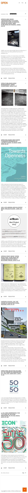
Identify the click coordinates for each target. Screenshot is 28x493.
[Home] (4, 2)
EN (19, 2)
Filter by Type (4, 14)
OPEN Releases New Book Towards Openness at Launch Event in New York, (11, 142)
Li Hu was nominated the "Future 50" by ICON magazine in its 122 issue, (10, 415)
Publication (11, 78)
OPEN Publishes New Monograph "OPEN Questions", (9, 85)
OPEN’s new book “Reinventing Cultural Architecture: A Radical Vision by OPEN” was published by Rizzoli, (11, 22)
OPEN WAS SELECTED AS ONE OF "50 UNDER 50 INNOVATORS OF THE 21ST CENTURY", (11, 373)
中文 (22, 2)
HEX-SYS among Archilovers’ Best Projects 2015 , (11, 209)
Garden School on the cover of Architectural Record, (10, 303)
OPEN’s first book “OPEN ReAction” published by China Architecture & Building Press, (10, 258)
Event (5, 78)
